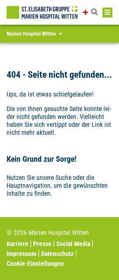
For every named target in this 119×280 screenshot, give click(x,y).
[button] (95, 12)
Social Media (73, 244)
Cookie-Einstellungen (35, 263)
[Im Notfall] (85, 12)
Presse (42, 244)
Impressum (21, 254)
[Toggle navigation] (107, 12)
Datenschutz (57, 254)
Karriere (17, 244)
